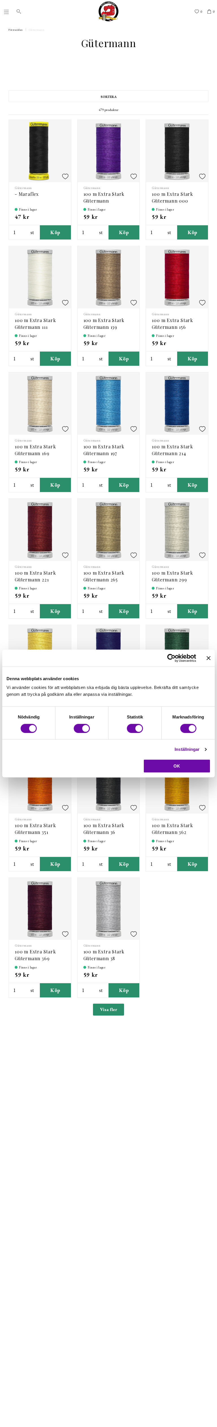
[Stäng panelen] (209, 658)
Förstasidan (15, 29)
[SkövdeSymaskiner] (108, 11)
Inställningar (187, 749)
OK (176, 766)
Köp (55, 232)
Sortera (109, 96)
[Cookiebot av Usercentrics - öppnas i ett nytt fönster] (171, 658)
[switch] (82, 728)
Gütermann (36, 29)
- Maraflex (27, 194)
